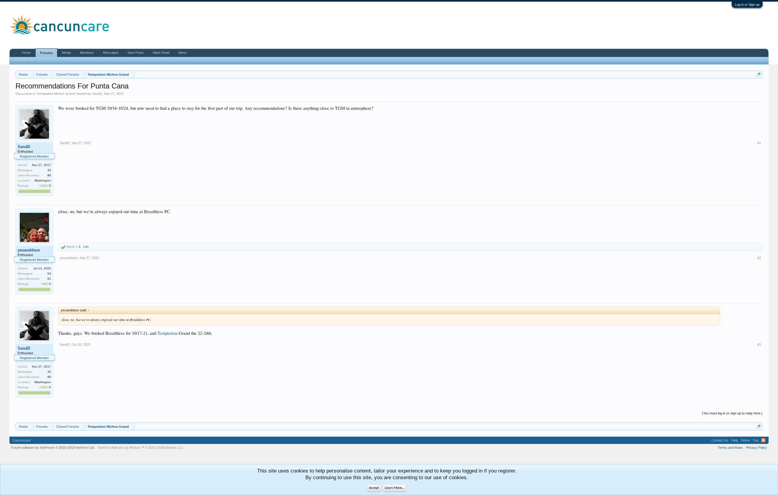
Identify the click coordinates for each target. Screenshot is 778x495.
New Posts (136, 52)
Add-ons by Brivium (141, 447)
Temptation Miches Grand (56, 93)
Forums (46, 53)
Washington (42, 180)
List (85, 246)
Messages (111, 52)
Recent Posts (25, 60)
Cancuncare (21, 440)
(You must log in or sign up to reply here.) (732, 413)
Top (755, 440)
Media (66, 52)
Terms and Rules (730, 447)
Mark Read (161, 52)
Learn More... (394, 488)
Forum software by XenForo (53, 447)
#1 (759, 143)
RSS (763, 440)
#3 (759, 344)
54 (49, 273)
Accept (374, 488)
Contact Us (719, 440)
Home (26, 52)
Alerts (182, 52)
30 (49, 170)
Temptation (167, 333)
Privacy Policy (756, 447)
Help (734, 440)
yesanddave (29, 250)
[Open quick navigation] (759, 74)
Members (87, 52)
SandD (97, 93)
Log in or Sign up (747, 4)
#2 (759, 258)
